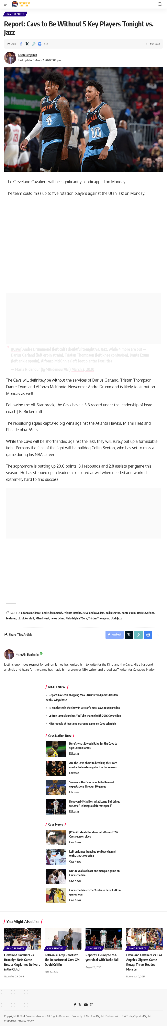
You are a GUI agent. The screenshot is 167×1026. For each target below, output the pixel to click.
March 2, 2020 (82, 369)
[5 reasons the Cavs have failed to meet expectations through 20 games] (56, 787)
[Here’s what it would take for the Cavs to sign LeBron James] (56, 749)
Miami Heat (42, 618)
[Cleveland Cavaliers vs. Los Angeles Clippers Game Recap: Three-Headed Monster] (144, 939)
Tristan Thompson (98, 618)
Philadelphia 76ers (76, 618)
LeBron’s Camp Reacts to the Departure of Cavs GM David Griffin (62, 959)
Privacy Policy (26, 1020)
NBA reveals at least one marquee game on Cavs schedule (82, 723)
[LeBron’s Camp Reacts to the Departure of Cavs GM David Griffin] (63, 939)
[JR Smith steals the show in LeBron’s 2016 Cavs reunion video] (56, 837)
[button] (7, 4)
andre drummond (52, 613)
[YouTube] (86, 1005)
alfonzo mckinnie (31, 613)
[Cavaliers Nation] (21, 4)
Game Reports (15, 14)
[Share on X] (27, 44)
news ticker (57, 618)
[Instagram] (91, 1005)
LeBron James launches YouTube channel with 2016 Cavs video (85, 715)
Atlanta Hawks (72, 613)
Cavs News (75, 842)
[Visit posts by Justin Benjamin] (10, 58)
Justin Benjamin (27, 55)
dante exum (129, 613)
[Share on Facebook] (21, 44)
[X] (80, 1005)
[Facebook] (75, 1005)
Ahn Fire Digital (95, 1016)
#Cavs (16, 349)
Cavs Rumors (55, 948)
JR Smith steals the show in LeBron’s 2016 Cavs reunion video (84, 707)
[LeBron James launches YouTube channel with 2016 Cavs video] (56, 857)
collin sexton (113, 613)
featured (11, 618)
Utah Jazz (116, 618)
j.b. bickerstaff (26, 618)
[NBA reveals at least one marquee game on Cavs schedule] (56, 876)
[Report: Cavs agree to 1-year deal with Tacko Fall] (104, 939)
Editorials (74, 753)
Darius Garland (145, 613)
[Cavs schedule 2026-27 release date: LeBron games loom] (56, 895)
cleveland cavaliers (93, 613)
